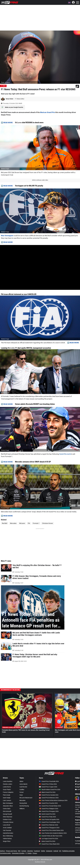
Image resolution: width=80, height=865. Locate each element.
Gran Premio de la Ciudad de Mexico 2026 (54, 833)
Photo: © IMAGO (5, 82)
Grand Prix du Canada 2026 (50, 795)
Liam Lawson (7, 800)
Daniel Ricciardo (65, 454)
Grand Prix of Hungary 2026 (50, 811)
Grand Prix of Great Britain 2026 (51, 806)
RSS (19, 851)
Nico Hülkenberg (8, 836)
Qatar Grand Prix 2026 (48, 841)
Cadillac (22, 789)
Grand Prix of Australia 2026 (50, 781)
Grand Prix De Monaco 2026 (50, 797)
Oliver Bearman (7, 817)
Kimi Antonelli (7, 811)
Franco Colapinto (8, 792)
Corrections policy (5, 853)
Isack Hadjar (7, 797)
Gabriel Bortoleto (8, 833)
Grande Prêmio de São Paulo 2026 (52, 836)
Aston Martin (23, 784)
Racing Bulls (23, 803)
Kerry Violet (9, 99)
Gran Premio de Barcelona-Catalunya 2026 (54, 800)
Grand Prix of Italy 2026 (49, 817)
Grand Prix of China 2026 (49, 784)
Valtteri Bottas (7, 838)
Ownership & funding (18, 853)
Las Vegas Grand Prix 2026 (50, 838)
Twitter (43, 851)
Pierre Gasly (6, 795)
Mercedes (11, 348)
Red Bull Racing (24, 806)
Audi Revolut (23, 787)
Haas (21, 795)
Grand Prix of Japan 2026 (49, 787)
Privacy (35, 853)
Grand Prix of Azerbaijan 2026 (51, 822)
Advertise (30, 851)
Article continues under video (40, 180)
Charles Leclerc (7, 784)
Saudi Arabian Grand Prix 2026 (51, 789)
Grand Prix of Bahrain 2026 (50, 825)
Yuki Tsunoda (7, 830)
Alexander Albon (8, 806)
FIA (29, 523)
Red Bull (4, 523)
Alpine (21, 781)
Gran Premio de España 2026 (50, 819)
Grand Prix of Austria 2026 (50, 803)
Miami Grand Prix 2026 (48, 792)
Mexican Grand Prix (47, 112)
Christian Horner (47, 523)
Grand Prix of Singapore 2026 (50, 827)
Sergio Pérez (6, 841)
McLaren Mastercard (26, 797)
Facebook (37, 851)
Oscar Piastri (7, 789)
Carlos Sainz (6, 808)
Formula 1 (36, 523)
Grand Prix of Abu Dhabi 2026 (51, 844)
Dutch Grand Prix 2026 (48, 814)
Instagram (49, 851)
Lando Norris (7, 787)
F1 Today (3, 86)
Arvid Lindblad (7, 827)
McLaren (18, 122)
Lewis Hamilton (7, 781)
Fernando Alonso (8, 822)
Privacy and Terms (11, 851)
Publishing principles (68, 851)
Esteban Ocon (7, 819)
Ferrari (22, 792)
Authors (2, 851)
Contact (23, 851)
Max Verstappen (7, 236)
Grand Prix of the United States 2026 (53, 830)
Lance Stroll (6, 825)
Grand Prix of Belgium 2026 (50, 808)
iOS (60, 851)
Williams (22, 808)
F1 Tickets (28, 853)
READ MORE (8, 123)
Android (55, 851)
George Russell (7, 814)
